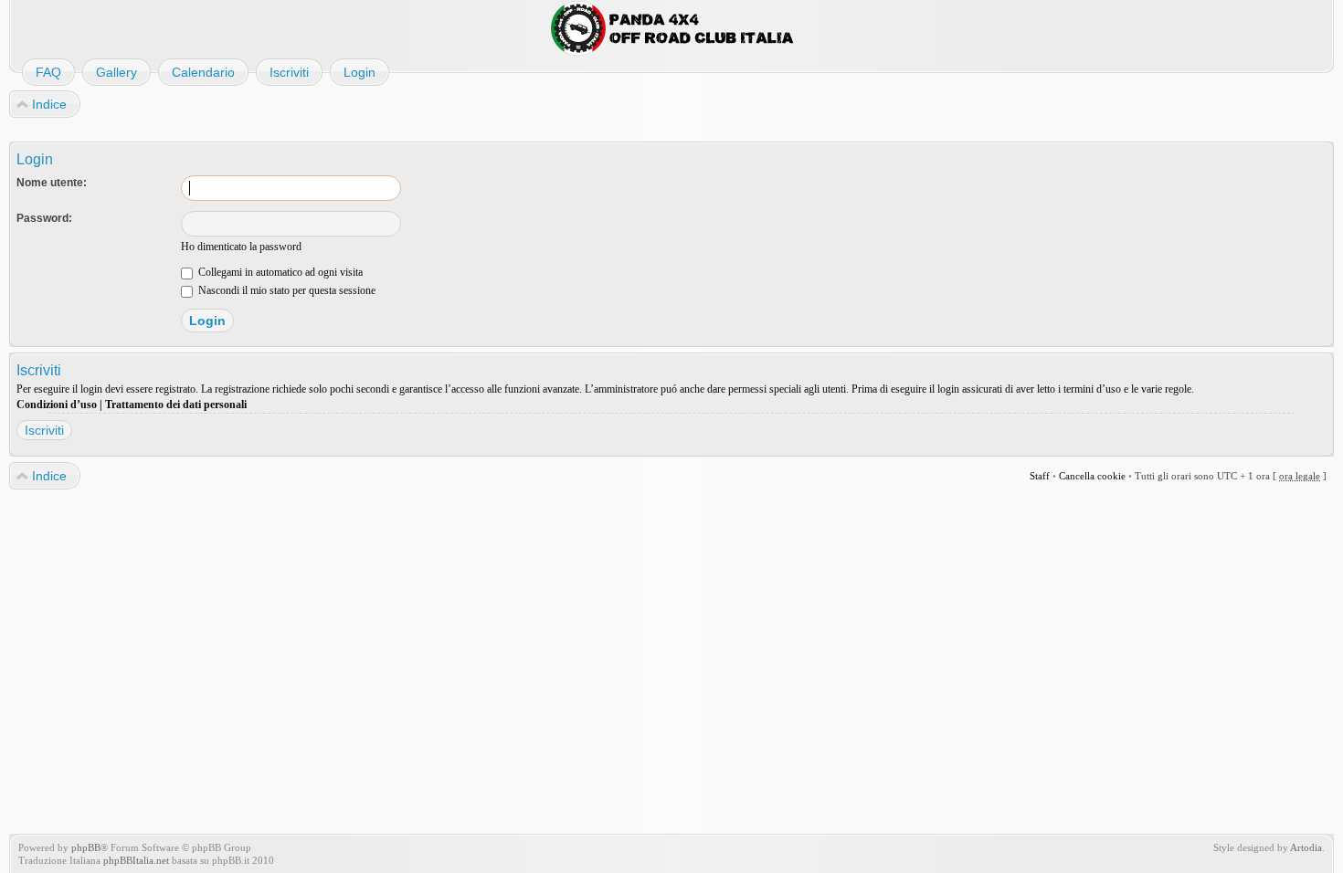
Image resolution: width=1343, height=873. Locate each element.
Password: (44, 218)
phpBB (85, 847)
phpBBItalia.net (136, 860)
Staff (1040, 475)
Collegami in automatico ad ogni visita (279, 272)
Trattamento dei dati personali (176, 404)
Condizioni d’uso (56, 404)
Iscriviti (44, 430)
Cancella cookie (1092, 475)
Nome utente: (51, 182)
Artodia (1306, 847)
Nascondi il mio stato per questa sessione (285, 290)
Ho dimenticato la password (241, 246)
